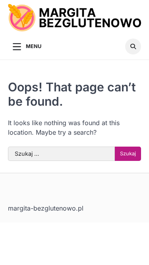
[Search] (133, 46)
